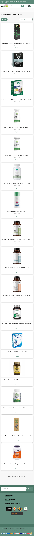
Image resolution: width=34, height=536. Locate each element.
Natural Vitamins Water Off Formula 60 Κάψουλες (17, 407)
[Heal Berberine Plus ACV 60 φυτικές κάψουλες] (17, 172)
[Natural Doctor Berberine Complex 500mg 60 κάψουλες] (17, 228)
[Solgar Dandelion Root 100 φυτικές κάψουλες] (17, 368)
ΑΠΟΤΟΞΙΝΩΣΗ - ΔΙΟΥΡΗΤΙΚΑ (17, 9)
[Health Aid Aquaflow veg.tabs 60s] (17, 340)
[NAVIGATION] (1, 5)
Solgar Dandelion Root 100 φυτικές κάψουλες (17, 380)
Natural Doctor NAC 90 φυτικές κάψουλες (17, 267)
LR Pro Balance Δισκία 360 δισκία (16, 211)
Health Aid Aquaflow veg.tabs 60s (17, 351)
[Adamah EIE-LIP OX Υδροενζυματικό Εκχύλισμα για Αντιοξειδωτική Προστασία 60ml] (17, 32)
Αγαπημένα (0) (26, 5)
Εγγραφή (29, 489)
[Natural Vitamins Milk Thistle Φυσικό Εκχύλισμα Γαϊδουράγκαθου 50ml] (17, 424)
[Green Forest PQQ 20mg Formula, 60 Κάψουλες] (17, 144)
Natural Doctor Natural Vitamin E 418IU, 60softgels (17, 295)
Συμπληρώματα (6, 9)
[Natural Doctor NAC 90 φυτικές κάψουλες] (17, 256)
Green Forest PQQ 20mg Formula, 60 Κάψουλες (17, 155)
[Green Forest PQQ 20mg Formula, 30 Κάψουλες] (17, 116)
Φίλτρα (4, 19)
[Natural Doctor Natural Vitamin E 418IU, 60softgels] (17, 284)
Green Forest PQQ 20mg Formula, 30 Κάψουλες (17, 127)
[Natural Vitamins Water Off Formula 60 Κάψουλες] (17, 396)
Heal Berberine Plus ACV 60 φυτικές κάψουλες (17, 183)
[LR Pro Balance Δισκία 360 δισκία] (17, 200)
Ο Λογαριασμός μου (32, 5)
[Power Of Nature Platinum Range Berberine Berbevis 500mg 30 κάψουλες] (17, 312)
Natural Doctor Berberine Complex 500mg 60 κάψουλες (17, 239)
